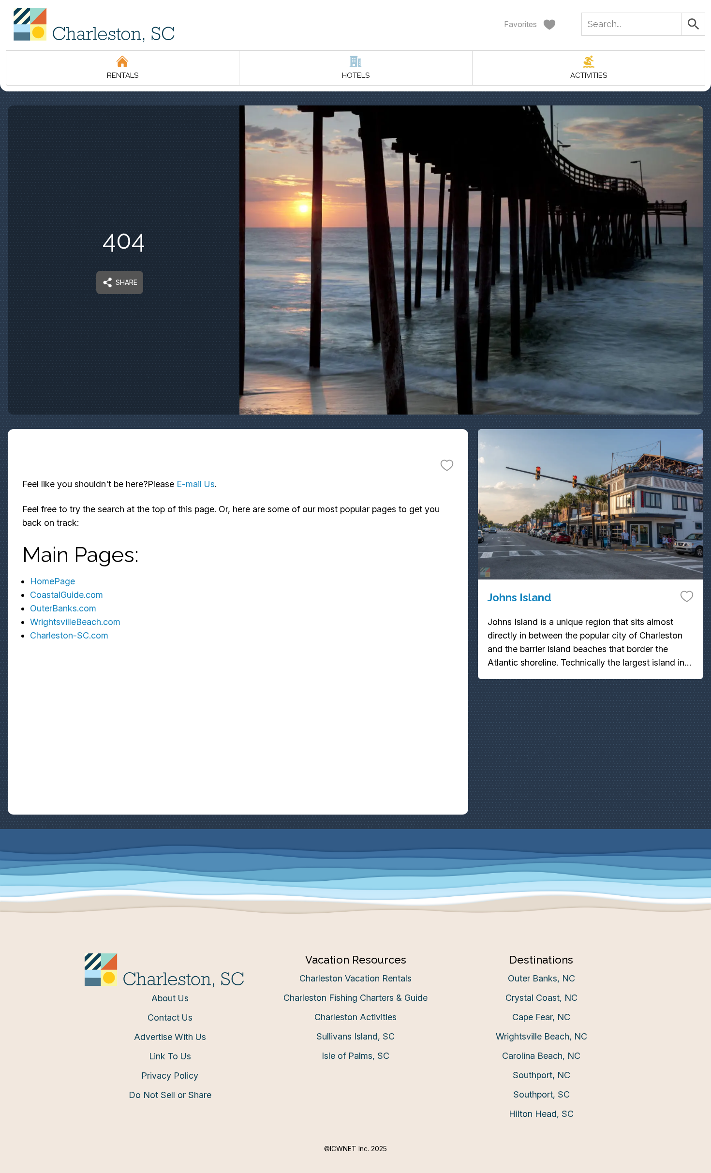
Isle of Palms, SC (355, 1056)
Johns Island (519, 597)
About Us (170, 998)
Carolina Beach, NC (541, 1056)
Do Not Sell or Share (170, 1095)
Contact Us (170, 1017)
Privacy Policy (169, 1075)
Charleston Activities (355, 1017)
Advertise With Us (170, 1037)
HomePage (52, 581)
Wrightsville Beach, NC (541, 1036)
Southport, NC (541, 1075)
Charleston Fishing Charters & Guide (355, 998)
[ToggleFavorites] (447, 465)
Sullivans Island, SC (355, 1036)
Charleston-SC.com (69, 635)
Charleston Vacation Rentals (355, 978)
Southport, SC (541, 1094)
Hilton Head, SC (541, 1114)
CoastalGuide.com (66, 595)
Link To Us (170, 1056)
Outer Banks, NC (541, 978)
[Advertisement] (238, 747)
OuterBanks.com (63, 608)
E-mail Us (196, 484)
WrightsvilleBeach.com (75, 622)
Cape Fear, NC (541, 1017)
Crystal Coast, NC (541, 998)
